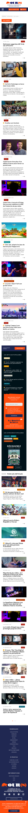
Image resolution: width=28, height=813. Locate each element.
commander (10, 467)
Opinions (14, 752)
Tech (14, 746)
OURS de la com (14, 760)
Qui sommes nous (14, 762)
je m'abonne (14, 810)
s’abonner (18, 467)
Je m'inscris (14, 415)
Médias (14, 742)
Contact (14, 768)
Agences (14, 736)
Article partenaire (14, 750)
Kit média (14, 764)
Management (14, 740)
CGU (14, 778)
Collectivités (14, 732)
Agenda (14, 766)
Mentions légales (14, 776)
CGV (14, 780)
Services (14, 748)
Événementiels (14, 744)
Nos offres (19, 348)
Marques (14, 734)
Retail (14, 738)
